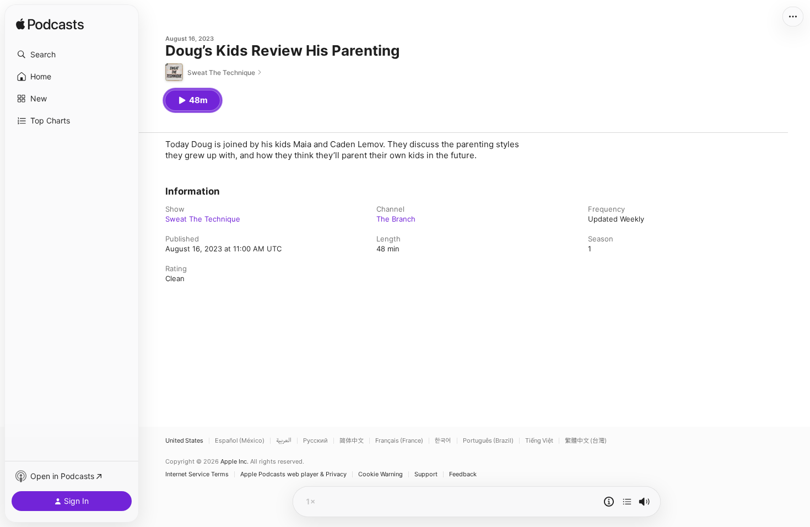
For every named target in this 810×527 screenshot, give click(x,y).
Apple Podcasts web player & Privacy (293, 474)
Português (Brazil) (488, 441)
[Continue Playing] (627, 501)
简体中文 (351, 441)
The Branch (395, 218)
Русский (315, 441)
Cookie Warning (380, 474)
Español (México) (239, 441)
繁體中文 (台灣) (586, 441)
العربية (283, 441)
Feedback (463, 474)
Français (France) (399, 441)
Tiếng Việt (539, 441)
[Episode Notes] (608, 501)
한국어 (443, 441)
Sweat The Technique (202, 218)
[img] (50, 24)
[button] (71, 54)
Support (426, 474)
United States (184, 441)
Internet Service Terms (197, 474)
